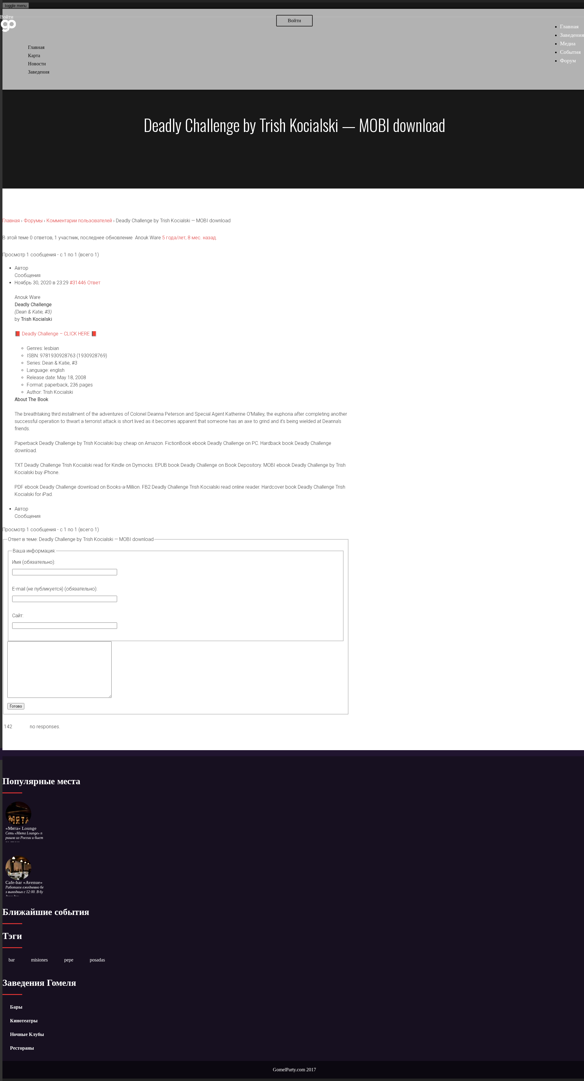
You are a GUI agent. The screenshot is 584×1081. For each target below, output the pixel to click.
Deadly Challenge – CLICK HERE (56, 334)
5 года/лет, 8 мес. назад (189, 238)
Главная (569, 26)
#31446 (78, 283)
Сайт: (17, 615)
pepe (68, 959)
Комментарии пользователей (79, 220)
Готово (16, 706)
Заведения (572, 35)
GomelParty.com (289, 1069)
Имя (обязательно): (33, 562)
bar (12, 959)
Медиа (567, 43)
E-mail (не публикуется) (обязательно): (54, 589)
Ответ (93, 283)
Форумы (33, 220)
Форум (568, 60)
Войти (6, 16)
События (570, 52)
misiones (39, 959)
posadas (97, 959)
